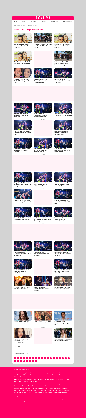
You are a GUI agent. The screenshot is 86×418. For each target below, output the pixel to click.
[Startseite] (43, 18)
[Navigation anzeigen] (15, 17)
